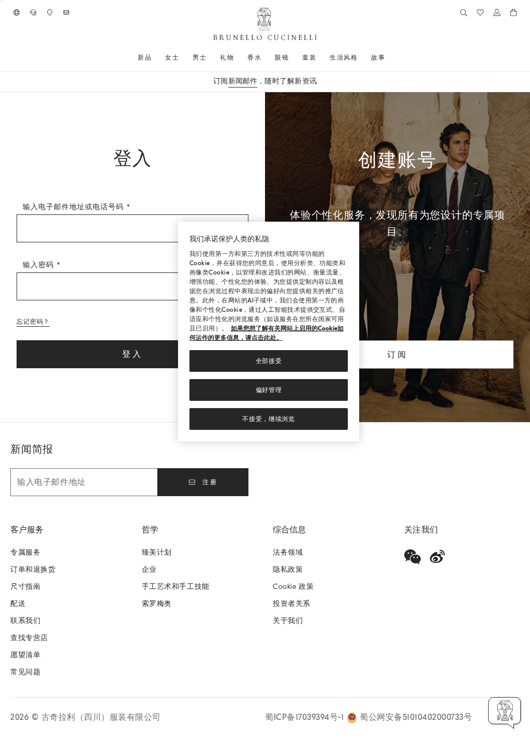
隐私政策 (288, 569)
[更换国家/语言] (16, 12)
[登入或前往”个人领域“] (497, 12)
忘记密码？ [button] (33, 321)
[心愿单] (480, 12)
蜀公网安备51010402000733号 (416, 717)
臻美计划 (157, 552)
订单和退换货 (33, 569)
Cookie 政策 (293, 586)
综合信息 (289, 529)
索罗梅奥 (157, 603)
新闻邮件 (242, 81)
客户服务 (26, 529)
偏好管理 (269, 390)
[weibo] (437, 557)
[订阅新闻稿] (66, 12)
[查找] (464, 12)
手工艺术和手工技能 (176, 586)
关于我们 (288, 620)
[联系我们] (33, 12)
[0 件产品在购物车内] (513, 12)
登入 (132, 354)
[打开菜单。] (155, 57)
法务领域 (288, 552)
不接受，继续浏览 (268, 419)
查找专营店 (29, 637)
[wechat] (412, 557)
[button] (505, 713)
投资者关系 (292, 603)
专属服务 (25, 552)
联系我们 (25, 620)
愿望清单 (25, 654)
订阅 (397, 354)
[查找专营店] (50, 12)
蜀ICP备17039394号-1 (306, 717)
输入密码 (39, 265)
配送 (17, 603)
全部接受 (269, 361)
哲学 (150, 529)
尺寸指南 (25, 586)
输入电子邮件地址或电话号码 (74, 206)
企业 (149, 569)
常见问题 (25, 672)
